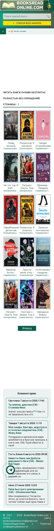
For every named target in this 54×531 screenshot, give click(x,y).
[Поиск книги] (48, 16)
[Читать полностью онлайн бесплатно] (24, 5)
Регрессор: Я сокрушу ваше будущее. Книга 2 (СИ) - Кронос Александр (27, 228)
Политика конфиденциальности (27, 525)
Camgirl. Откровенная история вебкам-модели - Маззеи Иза (43, 144)
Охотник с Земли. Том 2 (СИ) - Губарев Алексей (27, 313)
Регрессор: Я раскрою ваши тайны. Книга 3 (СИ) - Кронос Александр (27, 144)
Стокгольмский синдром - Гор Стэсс (42, 271)
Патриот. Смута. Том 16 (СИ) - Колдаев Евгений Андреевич (11, 313)
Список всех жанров (28, 23)
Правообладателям (14, 523)
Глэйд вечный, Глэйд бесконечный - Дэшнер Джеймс (10, 144)
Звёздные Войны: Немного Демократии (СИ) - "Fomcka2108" (42, 313)
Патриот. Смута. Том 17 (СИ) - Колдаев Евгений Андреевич (27, 186)
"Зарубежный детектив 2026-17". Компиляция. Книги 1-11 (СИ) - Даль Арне (10, 228)
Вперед (27, 328)
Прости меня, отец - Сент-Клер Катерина (27, 271)
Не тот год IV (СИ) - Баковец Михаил (11, 186)
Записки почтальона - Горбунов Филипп (43, 228)
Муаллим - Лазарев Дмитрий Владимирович (42, 186)
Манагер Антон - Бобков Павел (11, 271)
